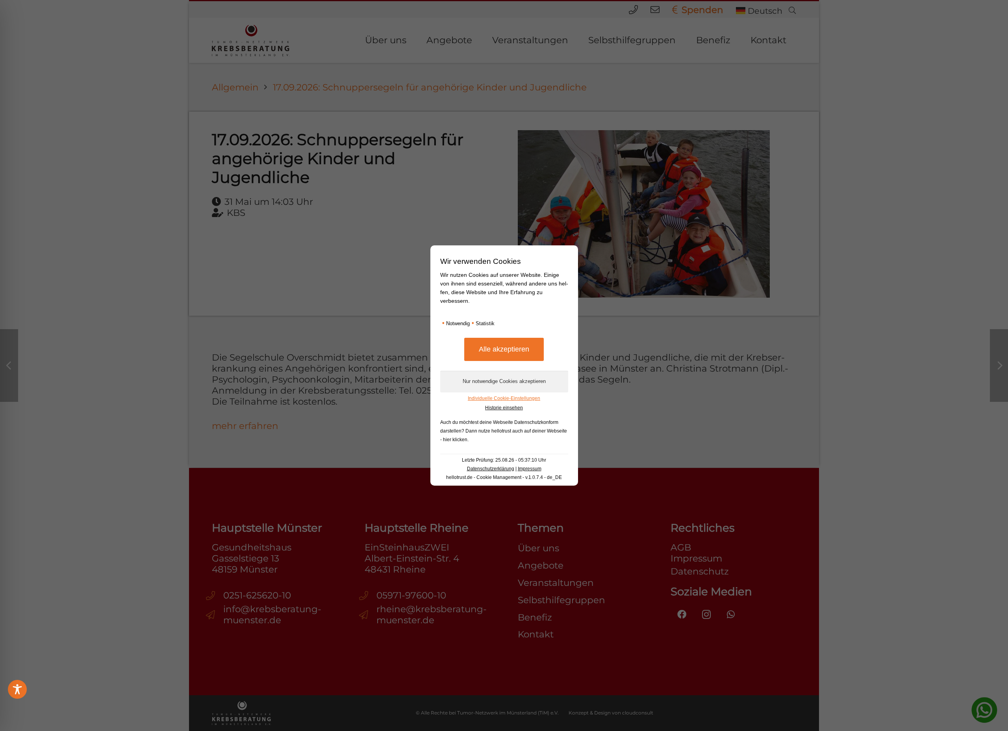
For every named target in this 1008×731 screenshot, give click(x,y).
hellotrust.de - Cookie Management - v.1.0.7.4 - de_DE (504, 477)
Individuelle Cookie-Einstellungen (504, 398)
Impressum (529, 468)
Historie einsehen (504, 408)
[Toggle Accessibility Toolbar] (17, 689)
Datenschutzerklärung (490, 468)
